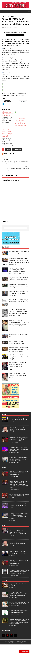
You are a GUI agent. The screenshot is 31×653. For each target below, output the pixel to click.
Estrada (4, 414)
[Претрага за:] (15, 228)
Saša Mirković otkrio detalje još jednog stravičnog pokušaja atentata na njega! (19, 419)
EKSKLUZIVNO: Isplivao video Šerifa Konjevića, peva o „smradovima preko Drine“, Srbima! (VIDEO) (19, 571)
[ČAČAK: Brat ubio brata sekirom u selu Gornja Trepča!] (8, 118)
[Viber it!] (15, 101)
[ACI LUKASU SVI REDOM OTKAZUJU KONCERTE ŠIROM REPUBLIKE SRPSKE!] (5, 497)
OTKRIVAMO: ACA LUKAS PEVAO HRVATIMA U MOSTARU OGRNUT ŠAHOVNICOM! (19, 449)
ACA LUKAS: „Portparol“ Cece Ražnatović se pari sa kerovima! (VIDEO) (18, 429)
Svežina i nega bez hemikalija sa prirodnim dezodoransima (18, 611)
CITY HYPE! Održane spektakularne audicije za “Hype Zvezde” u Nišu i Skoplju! (19, 505)
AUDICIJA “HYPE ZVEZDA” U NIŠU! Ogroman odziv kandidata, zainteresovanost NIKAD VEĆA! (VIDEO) (19, 516)
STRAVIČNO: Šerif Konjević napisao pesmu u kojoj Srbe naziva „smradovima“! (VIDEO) (19, 439)
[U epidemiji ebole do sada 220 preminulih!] (5, 587)
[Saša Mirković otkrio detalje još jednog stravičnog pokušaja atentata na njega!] (5, 421)
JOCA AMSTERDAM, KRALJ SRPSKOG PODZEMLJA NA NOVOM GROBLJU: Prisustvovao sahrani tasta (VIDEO (20, 123)
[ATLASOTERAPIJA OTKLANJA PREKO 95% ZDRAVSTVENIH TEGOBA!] (5, 605)
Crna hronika (17, 149)
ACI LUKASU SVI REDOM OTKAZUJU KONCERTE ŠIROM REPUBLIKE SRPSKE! (19, 495)
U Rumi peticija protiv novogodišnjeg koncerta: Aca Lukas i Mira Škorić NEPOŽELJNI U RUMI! (19, 459)
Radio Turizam (8, 154)
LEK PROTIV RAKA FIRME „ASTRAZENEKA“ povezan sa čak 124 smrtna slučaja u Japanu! (18, 594)
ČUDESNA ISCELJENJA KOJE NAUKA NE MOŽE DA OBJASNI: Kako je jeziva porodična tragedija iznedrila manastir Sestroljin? (19, 621)
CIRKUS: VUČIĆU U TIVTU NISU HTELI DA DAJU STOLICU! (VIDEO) (19, 552)
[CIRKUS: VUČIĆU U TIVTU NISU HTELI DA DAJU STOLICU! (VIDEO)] (5, 555)
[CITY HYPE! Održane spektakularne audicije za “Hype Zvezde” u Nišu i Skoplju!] (5, 507)
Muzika (4, 467)
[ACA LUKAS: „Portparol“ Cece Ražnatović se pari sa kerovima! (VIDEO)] (5, 431)
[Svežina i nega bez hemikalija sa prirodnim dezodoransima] (5, 614)
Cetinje (8, 149)
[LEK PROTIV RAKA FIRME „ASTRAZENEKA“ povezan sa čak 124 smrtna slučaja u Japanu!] (5, 595)
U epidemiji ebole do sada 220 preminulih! (18, 584)
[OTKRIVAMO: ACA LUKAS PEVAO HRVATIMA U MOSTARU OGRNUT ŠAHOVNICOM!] (5, 451)
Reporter (15, 27)
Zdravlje (4, 580)
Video (3, 525)
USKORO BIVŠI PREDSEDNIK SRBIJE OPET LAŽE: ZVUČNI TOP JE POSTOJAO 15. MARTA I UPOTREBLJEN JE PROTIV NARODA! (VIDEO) (19, 532)
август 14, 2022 (7, 27)
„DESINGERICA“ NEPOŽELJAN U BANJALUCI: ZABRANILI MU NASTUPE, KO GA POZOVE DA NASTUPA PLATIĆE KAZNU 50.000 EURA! (19, 484)
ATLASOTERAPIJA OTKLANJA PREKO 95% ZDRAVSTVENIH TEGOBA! (19, 603)
